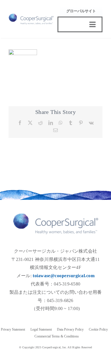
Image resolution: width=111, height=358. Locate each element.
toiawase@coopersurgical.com (63, 275)
